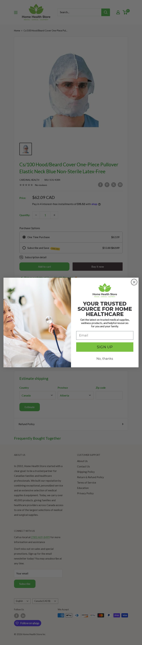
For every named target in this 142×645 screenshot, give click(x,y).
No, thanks (104, 359)
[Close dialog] (134, 282)
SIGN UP (105, 347)
